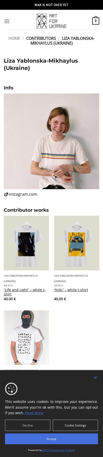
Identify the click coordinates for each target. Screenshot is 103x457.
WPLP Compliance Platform (59, 450)
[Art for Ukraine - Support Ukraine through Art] (51, 21)
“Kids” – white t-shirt (71, 290)
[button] (7, 21)
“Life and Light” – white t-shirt (25, 292)
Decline (27, 425)
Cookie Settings (75, 425)
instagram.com (23, 194)
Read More (34, 412)
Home (14, 38)
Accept (51, 439)
